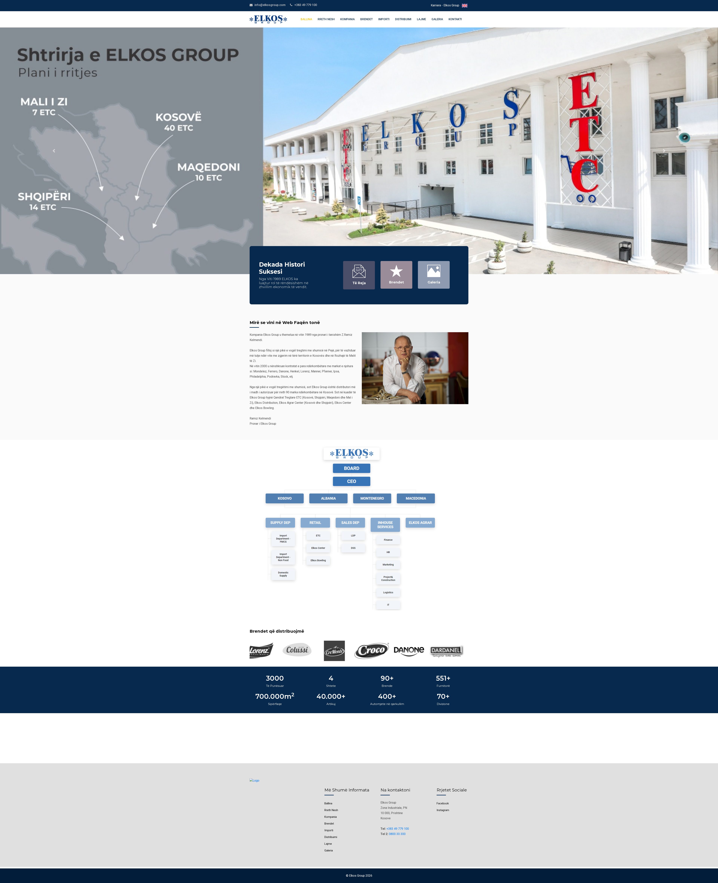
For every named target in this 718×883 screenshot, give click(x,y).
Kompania (347, 19)
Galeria (437, 19)
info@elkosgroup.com (270, 5)
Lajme (421, 19)
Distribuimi (403, 19)
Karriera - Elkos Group (445, 5)
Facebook (443, 803)
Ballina (306, 19)
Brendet (366, 19)
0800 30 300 (397, 834)
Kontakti (455, 19)
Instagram (443, 810)
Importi (383, 19)
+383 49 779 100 (397, 828)
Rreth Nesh (326, 19)
